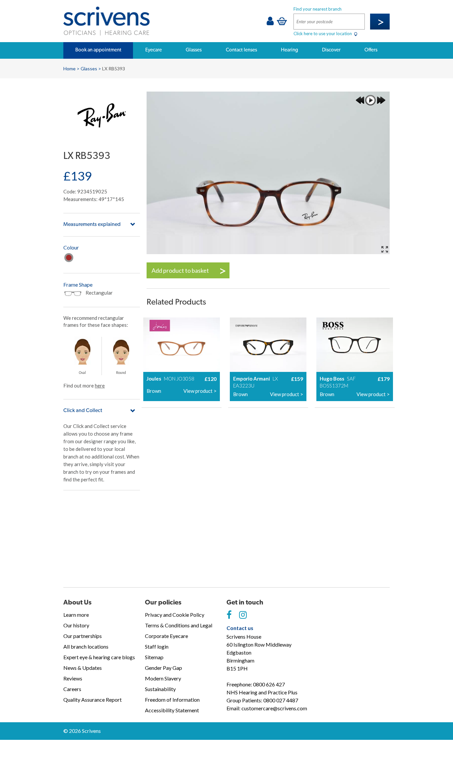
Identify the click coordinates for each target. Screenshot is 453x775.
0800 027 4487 (280, 700)
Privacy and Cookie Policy (174, 614)
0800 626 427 (269, 684)
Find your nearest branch (317, 9)
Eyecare (153, 50)
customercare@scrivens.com (274, 708)
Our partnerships (82, 636)
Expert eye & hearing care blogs (99, 657)
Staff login (156, 646)
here (100, 385)
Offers (370, 50)
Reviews (72, 678)
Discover (331, 50)
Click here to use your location (323, 33)
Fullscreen (384, 249)
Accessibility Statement (172, 710)
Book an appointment (98, 50)
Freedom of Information (172, 699)
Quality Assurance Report (92, 699)
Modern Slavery (163, 678)
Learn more (76, 614)
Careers (72, 689)
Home (69, 68)
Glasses (194, 50)
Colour (71, 247)
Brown (68, 257)
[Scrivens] (106, 21)
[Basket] (282, 21)
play (370, 100)
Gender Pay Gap (163, 668)
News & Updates (82, 668)
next (381, 100)
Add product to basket (180, 270)
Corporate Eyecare (166, 636)
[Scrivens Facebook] (229, 615)
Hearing (289, 50)
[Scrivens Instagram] (243, 615)
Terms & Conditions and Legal (178, 625)
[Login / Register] (270, 23)
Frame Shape (78, 284)
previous (360, 100)
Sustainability (160, 689)
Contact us (240, 628)
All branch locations (85, 646)
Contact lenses (241, 50)
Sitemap (154, 657)
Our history (76, 625)
